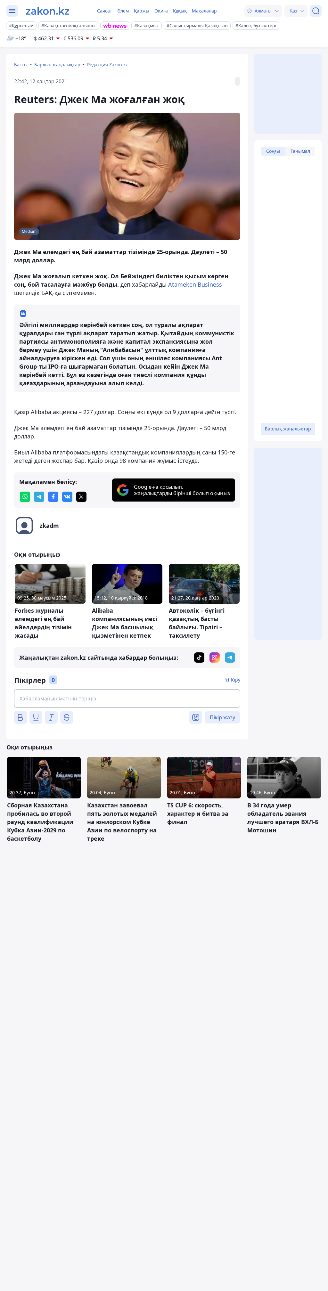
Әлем (123, 11)
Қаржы (141, 11)
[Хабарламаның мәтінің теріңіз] (127, 698)
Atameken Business (195, 284)
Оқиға (161, 11)
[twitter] (81, 497)
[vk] (67, 497)
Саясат (104, 11)
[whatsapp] (25, 497)
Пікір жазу (222, 717)
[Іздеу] (316, 11)
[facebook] (53, 497)
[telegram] (39, 497)
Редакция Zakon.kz (107, 64)
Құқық (180, 11)
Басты (21, 64)
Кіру (235, 680)
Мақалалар (204, 11)
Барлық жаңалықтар (57, 64)
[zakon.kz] (48, 11)
